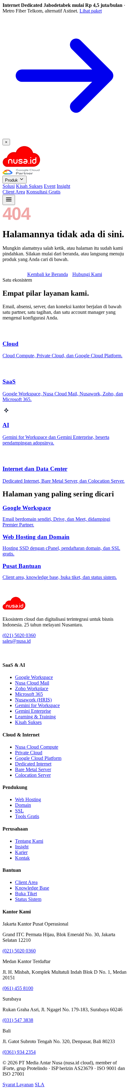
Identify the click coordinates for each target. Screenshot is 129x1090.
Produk (12, 180)
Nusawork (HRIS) (33, 699)
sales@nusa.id (17, 641)
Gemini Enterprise (33, 711)
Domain (23, 805)
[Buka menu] (9, 200)
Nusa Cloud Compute (36, 747)
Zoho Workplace (31, 688)
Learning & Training (35, 716)
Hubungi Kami (87, 274)
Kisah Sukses (29, 186)
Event (49, 186)
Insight (63, 186)
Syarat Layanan (18, 1084)
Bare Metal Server (33, 769)
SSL (19, 810)
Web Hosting (28, 799)
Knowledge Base (32, 888)
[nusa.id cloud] (21, 166)
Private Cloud (28, 752)
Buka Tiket (26, 893)
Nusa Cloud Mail (32, 683)
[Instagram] (12, 653)
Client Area (14, 191)
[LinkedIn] (5, 653)
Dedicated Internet (33, 763)
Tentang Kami (29, 841)
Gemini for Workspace (37, 705)
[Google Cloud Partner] (21, 172)
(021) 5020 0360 (19, 635)
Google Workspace (34, 677)
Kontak (22, 858)
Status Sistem (28, 899)
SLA (39, 1084)
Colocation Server (33, 775)
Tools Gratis (27, 816)
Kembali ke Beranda (47, 274)
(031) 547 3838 (18, 1020)
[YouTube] (19, 653)
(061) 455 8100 (18, 988)
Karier (21, 852)
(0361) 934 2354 (19, 1052)
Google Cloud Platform (38, 758)
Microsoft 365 (29, 694)
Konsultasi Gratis (43, 191)
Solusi (9, 186)
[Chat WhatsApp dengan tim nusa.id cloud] (8, 593)
